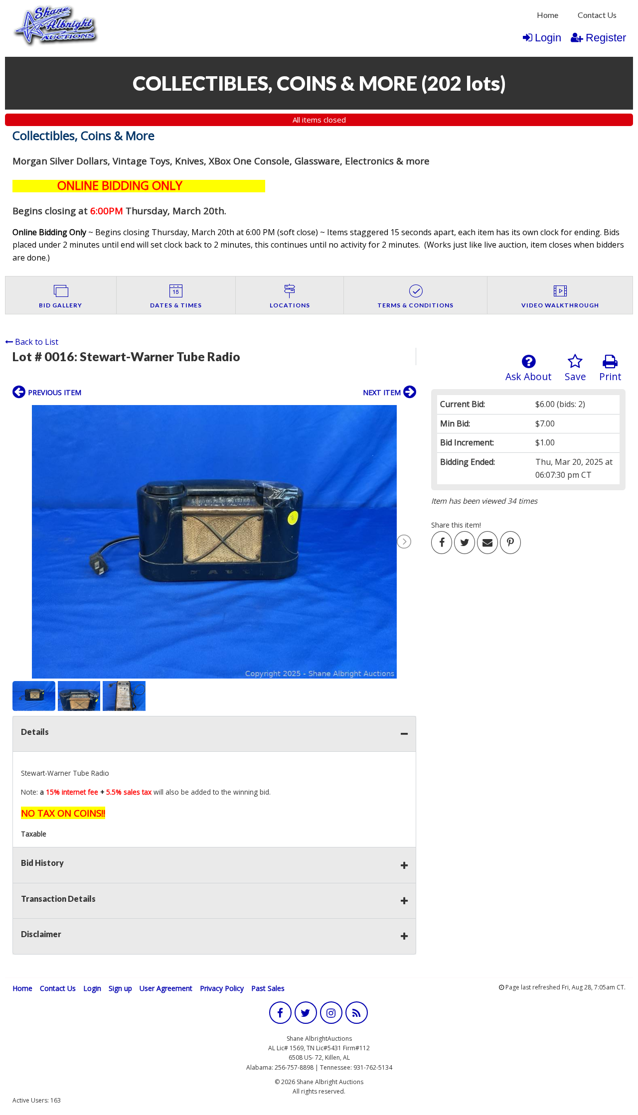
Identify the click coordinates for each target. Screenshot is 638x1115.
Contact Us (597, 14)
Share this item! (456, 525)
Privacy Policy (222, 988)
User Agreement (166, 988)
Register (606, 37)
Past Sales (268, 988)
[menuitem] (547, 14)
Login (548, 37)
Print (610, 376)
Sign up (120, 988)
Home (547, 14)
